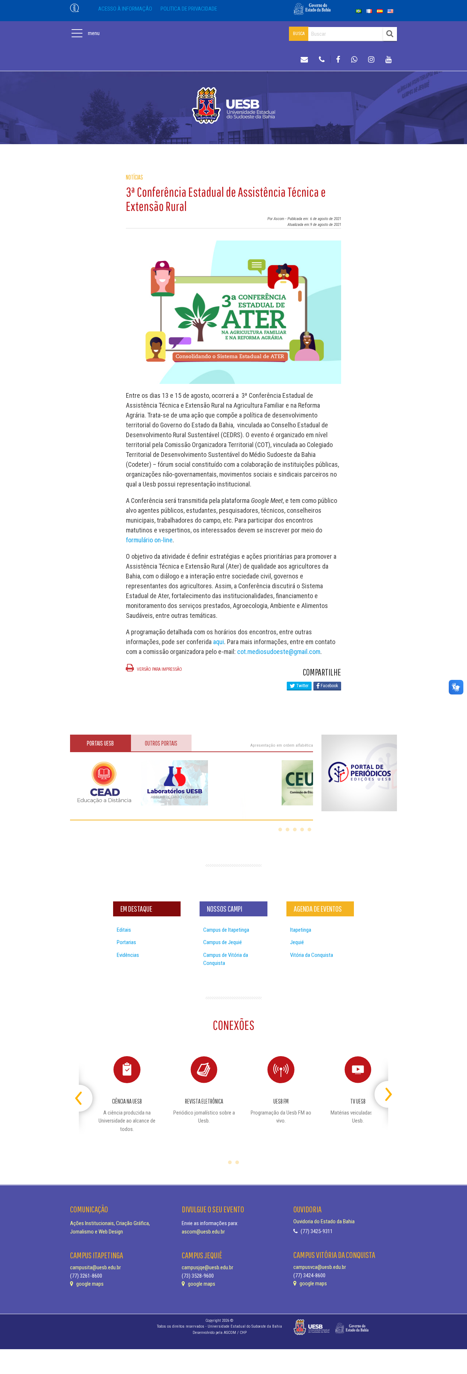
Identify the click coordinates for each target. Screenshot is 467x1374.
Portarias (126, 942)
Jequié (297, 942)
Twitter (302, 685)
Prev (85, 1091)
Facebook (329, 685)
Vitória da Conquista (311, 955)
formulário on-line (149, 540)
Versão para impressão (159, 669)
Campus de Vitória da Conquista (225, 959)
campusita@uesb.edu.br (95, 1267)
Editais (124, 930)
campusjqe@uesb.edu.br (207, 1267)
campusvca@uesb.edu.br (319, 1267)
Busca (299, 33)
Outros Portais (161, 743)
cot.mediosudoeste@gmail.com (278, 651)
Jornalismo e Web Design (96, 1231)
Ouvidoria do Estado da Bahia (324, 1221)
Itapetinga (300, 930)
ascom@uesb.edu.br (203, 1231)
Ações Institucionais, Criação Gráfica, (110, 1223)
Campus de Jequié (222, 942)
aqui (218, 642)
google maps (89, 1284)
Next (382, 1091)
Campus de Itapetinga (226, 930)
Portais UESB (100, 743)
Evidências (128, 955)
